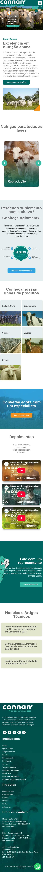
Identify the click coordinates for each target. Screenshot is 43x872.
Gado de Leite (30, 306)
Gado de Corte (8, 306)
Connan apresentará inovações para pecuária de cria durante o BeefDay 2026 (21, 646)
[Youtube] (14, 732)
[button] (40, 3)
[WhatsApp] (24, 732)
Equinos (27, 333)
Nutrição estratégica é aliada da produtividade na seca (21, 662)
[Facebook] (9, 732)
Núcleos (6, 333)
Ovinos (5, 360)
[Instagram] (5, 732)
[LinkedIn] (19, 732)
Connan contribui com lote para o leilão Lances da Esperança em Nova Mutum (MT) (21, 629)
